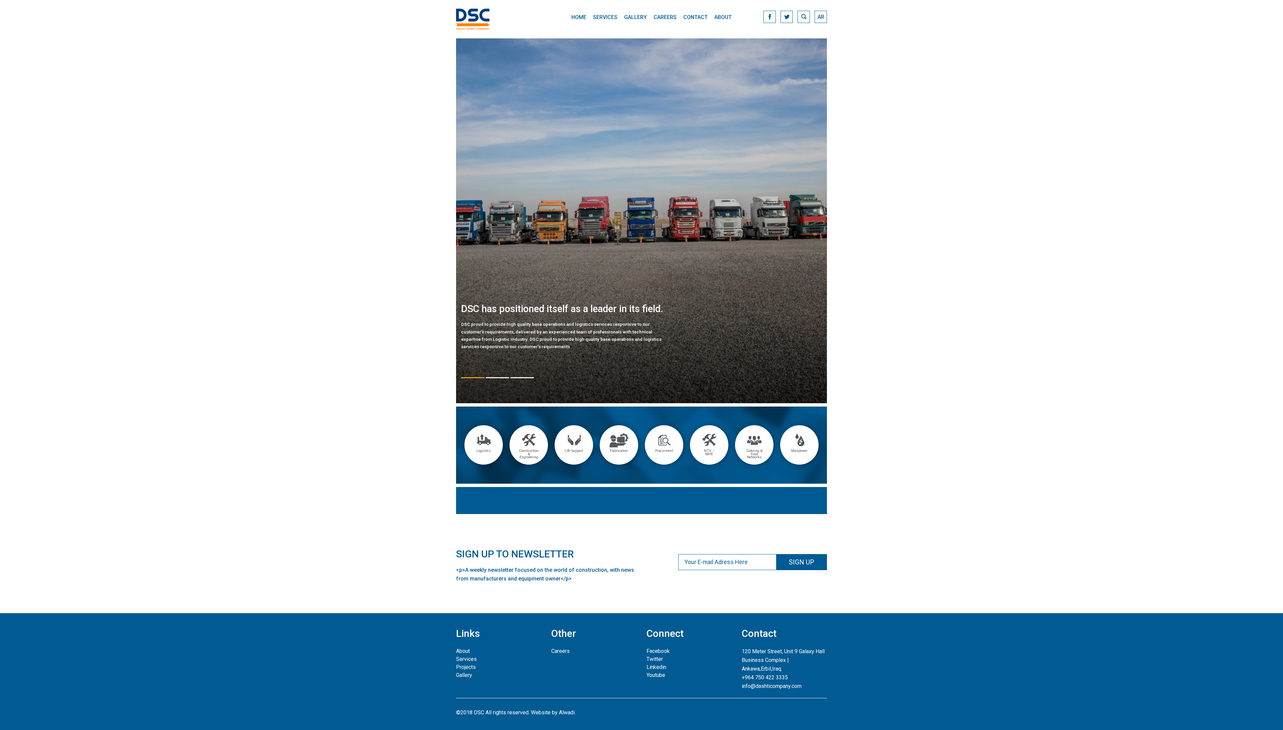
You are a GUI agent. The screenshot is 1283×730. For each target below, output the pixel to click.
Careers (665, 17)
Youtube (656, 675)
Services (605, 17)
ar (821, 17)
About (723, 17)
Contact (695, 17)
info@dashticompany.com (772, 686)
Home (578, 17)
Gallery (635, 17)
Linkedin (656, 667)
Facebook (658, 651)
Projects (466, 667)
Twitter (655, 659)
